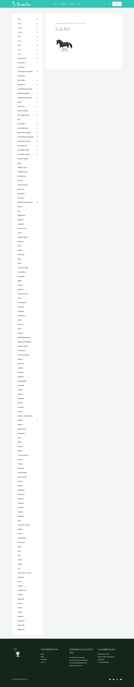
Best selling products (28, 115)
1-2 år (28, 23)
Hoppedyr (20, 333)
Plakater (20, 451)
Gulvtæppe (21, 307)
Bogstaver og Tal (22, 167)
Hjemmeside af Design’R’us (106, 657)
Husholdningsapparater (24, 337)
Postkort (20, 459)
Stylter (19, 546)
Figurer (20, 263)
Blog (78, 4)
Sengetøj (20, 512)
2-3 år (28, 36)
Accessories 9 (28, 63)
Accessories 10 (28, 58)
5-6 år (28, 50)
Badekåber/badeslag (28, 93)
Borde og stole (22, 176)
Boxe (19, 211)
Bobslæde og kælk (23, 158)
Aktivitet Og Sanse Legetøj (28, 71)
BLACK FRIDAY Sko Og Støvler (28, 137)
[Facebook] (110, 679)
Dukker (20, 246)
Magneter (20, 424)
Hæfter (19, 320)
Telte (19, 555)
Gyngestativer (22, 315)
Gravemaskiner (22, 302)
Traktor (20, 581)
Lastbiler (20, 390)
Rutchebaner (21, 494)
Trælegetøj (21, 577)
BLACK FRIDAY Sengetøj (28, 132)
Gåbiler (20, 281)
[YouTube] (121, 679)
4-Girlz (28, 45)
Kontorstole (21, 363)
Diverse (20, 233)
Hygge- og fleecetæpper (24, 342)
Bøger (19, 163)
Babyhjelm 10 (28, 84)
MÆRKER (63, 4)
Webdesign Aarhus (103, 654)
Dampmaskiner (22, 228)
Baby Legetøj (21, 76)
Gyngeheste (21, 311)
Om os (43, 662)
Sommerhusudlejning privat (78, 663)
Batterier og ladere (23, 111)
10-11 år (28, 28)
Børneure (20, 206)
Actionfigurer (21, 67)
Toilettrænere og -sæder (24, 573)
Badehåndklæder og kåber (25, 89)
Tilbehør (20, 564)
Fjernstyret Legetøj (23, 267)
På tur (19, 438)
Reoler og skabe (22, 477)
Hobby (19, 329)
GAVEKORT (21, 289)
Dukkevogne (21, 254)
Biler (19, 119)
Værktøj (20, 612)
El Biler (19, 259)
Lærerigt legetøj (22, 381)
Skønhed (20, 529)
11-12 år (28, 32)
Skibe (19, 520)
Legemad (20, 394)
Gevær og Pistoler (23, 294)
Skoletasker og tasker (24, 525)
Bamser (28, 102)
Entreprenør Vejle (103, 662)
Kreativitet (21, 372)
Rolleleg (20, 485)
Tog (19, 568)
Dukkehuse (21, 241)
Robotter (20, 481)
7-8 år (28, 54)
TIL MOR (20, 560)
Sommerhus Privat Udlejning (78, 660)
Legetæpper (21, 398)
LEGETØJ (20, 403)
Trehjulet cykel (22, 590)
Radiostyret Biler (22, 472)
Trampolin (20, 586)
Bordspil (20, 180)
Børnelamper (21, 193)
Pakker (19, 442)
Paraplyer (20, 446)
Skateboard (21, 516)
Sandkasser (21, 503)
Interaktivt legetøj (23, 346)
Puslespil (20, 464)
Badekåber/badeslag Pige (28, 97)
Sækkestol (21, 499)
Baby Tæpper (28, 80)
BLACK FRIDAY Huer (28, 128)
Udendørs (20, 594)
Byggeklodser (21, 215)
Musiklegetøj (21, 433)
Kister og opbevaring (23, 355)
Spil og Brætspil (22, 538)
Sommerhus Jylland (75, 665)
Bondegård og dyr (23, 172)
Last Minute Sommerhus (77, 657)
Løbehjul (20, 411)
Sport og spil (21, 542)
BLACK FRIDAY (28, 124)
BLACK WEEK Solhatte (28, 150)
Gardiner (20, 285)
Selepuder (20, 507)
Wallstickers (21, 629)
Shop (55, 4)
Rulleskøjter (21, 490)
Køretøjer (20, 368)
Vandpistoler (21, 621)
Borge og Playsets (23, 185)
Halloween (20, 324)
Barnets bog (28, 106)
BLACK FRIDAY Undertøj (28, 141)
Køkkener (20, 359)
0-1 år (28, 19)
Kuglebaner (21, 376)
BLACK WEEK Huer (28, 145)
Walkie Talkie (21, 625)
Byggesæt (20, 220)
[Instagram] (117, 679)
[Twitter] (113, 679)
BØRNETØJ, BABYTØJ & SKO (28, 202)
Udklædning (21, 599)
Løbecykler (21, 407)
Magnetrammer (22, 429)
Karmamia (101, 659)
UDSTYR (20, 608)
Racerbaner (21, 468)
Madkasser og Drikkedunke (25, 416)
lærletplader (21, 385)
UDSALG (20, 603)
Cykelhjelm (21, 224)
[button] (110, 4)
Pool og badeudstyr (23, 455)
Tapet (19, 551)
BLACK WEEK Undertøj (28, 154)
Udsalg (71, 4)
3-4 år (28, 41)
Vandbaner (21, 616)
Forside (57, 23)
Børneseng (21, 198)
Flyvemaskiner (22, 272)
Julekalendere (22, 350)
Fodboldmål (21, 276)
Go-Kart (20, 298)
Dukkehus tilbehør (23, 237)
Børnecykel (21, 189)
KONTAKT (44, 659)
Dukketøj (20, 250)
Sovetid (20, 533)
